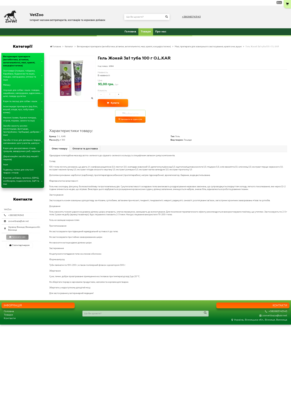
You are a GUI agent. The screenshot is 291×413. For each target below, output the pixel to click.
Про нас (160, 31)
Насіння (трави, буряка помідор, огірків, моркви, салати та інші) (20, 119)
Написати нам (18, 237)
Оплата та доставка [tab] (85, 149)
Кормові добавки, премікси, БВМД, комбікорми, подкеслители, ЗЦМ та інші (21, 181)
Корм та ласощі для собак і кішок (20, 101)
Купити (114, 103)
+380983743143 (191, 17)
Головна (130, 31)
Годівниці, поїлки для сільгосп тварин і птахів (18, 171)
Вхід (279, 2)
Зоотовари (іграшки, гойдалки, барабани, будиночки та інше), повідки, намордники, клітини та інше (19, 75)
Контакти (10, 318)
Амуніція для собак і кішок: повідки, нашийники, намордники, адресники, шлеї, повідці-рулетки (22, 93)
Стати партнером (20, 245)
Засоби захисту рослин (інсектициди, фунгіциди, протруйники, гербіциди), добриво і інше (21, 130)
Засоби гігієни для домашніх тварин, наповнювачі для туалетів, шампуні (22, 141)
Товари (146, 31)
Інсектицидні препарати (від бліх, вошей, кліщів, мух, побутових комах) (20, 109)
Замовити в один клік (131, 119)
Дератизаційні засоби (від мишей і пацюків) (21, 158)
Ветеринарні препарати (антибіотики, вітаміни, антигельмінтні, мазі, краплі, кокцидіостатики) (19, 61)
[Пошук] (167, 17)
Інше (5, 165)
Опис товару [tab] (59, 149)
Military (7, 85)
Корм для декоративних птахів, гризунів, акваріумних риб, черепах (21, 149)
